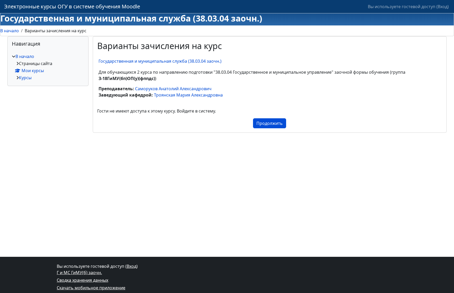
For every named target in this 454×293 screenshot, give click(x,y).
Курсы (25, 78)
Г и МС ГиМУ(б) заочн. (79, 272)
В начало (9, 31)
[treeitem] (48, 67)
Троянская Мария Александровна (188, 95)
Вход (442, 6)
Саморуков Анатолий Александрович (173, 89)
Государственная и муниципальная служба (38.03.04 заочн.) (160, 61)
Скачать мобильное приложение (91, 288)
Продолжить (269, 123)
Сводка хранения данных (82, 280)
